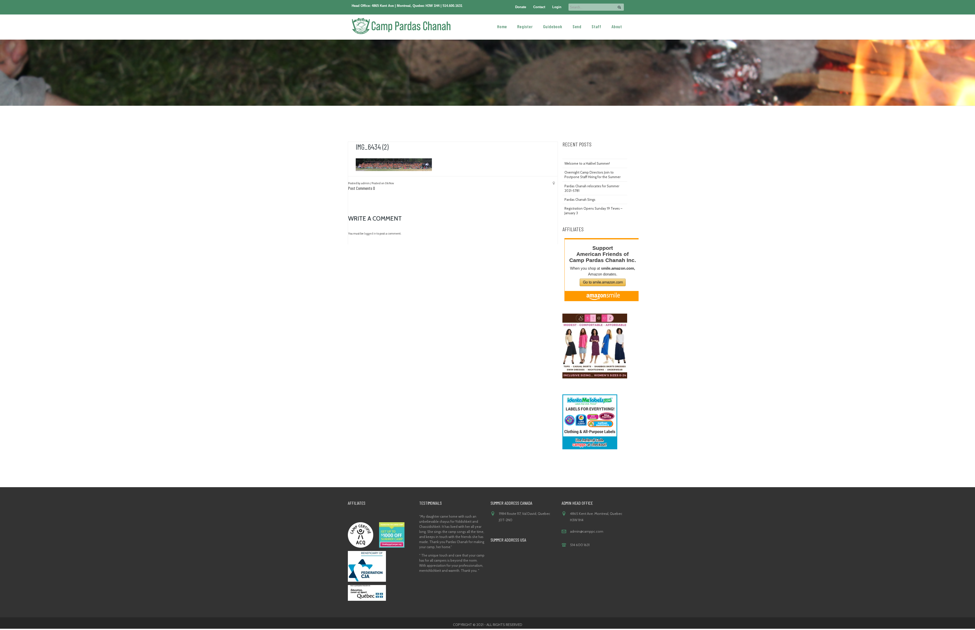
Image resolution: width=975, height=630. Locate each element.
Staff (596, 26)
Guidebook (552, 26)
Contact (539, 7)
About (616, 26)
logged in (370, 233)
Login (556, 7)
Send (577, 26)
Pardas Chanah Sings (579, 199)
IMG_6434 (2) (372, 146)
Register (525, 26)
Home (502, 26)
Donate (520, 7)
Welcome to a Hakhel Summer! (587, 163)
